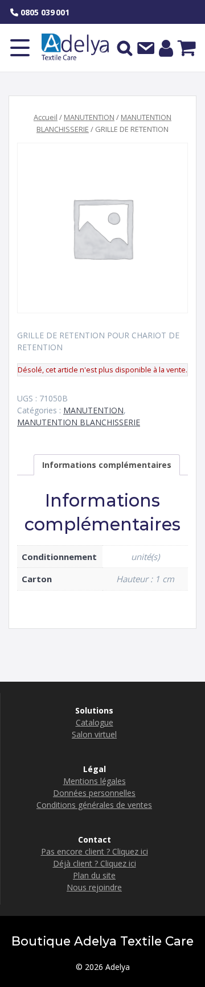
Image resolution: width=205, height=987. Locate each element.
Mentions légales (94, 781)
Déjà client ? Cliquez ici (94, 863)
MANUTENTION (89, 117)
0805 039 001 (43, 12)
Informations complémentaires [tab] (106, 464)
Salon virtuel (94, 734)
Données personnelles (94, 792)
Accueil (46, 117)
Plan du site (94, 875)
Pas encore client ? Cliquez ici (94, 851)
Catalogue (94, 722)
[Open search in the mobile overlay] (125, 48)
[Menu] (20, 47)
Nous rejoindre (94, 887)
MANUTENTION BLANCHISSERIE (78, 422)
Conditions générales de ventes (94, 804)
